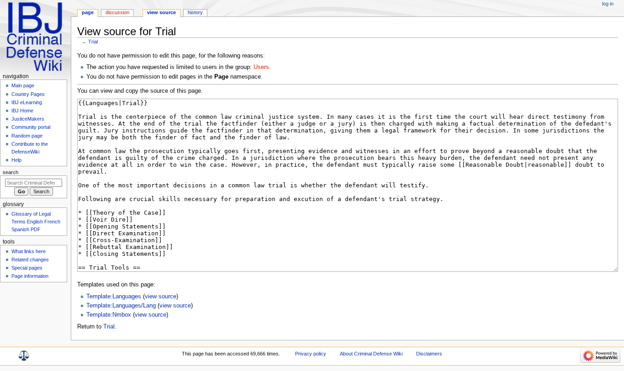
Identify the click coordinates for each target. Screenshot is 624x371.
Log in (607, 3)
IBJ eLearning (26, 102)
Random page (26, 135)
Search (10, 172)
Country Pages (28, 94)
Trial (93, 41)
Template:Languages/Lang (121, 305)
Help (16, 160)
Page (88, 12)
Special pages (26, 267)
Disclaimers (429, 353)
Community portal (30, 127)
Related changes (30, 259)
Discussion (117, 12)
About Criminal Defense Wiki (371, 353)
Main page (22, 85)
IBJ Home (22, 110)
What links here (28, 251)
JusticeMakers (27, 119)
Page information (29, 276)
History (195, 12)
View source (161, 12)
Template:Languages (113, 296)
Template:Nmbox (108, 315)
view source (160, 296)
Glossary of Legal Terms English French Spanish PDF (35, 221)
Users (261, 67)
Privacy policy (310, 353)
